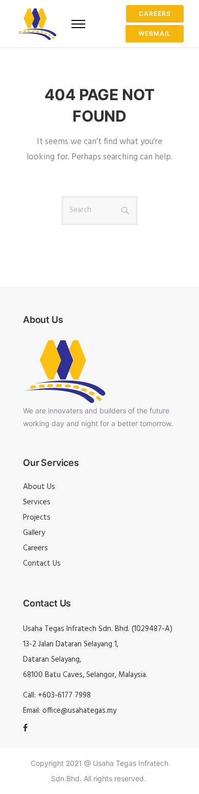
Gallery (34, 533)
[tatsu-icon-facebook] (25, 728)
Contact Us (42, 563)
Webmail (154, 33)
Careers (155, 13)
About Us (39, 487)
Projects (37, 517)
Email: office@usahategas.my (69, 711)
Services (37, 502)
